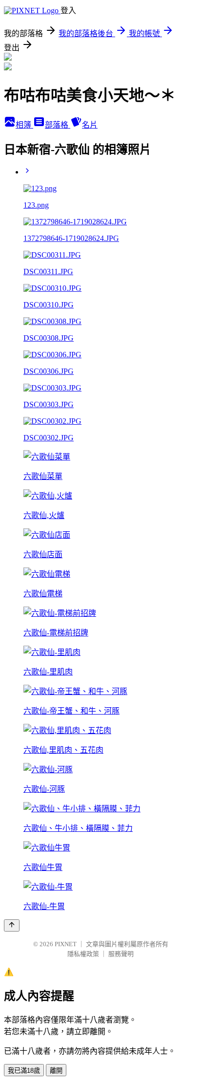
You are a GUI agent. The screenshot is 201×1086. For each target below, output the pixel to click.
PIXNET (66, 944)
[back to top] (12, 925)
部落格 (57, 125)
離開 (56, 1070)
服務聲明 (121, 953)
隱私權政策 (83, 953)
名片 (90, 125)
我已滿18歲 (24, 1070)
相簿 (24, 125)
